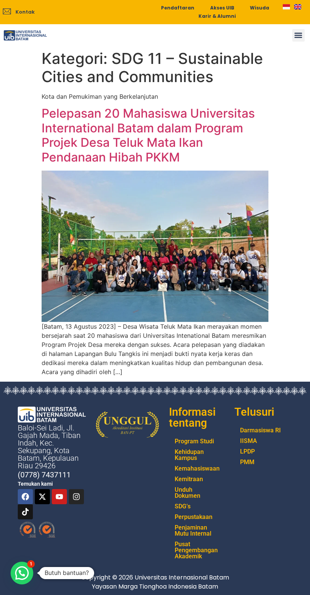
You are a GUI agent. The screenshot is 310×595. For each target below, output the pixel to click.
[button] (298, 35)
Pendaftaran (177, 8)
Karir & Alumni (217, 16)
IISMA (248, 440)
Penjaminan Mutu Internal (193, 530)
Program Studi (194, 441)
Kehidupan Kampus (189, 454)
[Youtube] (59, 496)
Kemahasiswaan (197, 468)
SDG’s (183, 506)
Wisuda (259, 8)
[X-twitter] (42, 496)
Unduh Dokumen (187, 492)
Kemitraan (189, 479)
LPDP (247, 451)
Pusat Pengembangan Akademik (196, 550)
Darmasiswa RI (260, 430)
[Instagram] (76, 496)
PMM (247, 462)
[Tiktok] (25, 511)
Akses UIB (222, 8)
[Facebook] (25, 496)
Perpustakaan (193, 516)
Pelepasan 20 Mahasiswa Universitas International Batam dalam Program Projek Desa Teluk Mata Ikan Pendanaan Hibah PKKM (148, 135)
